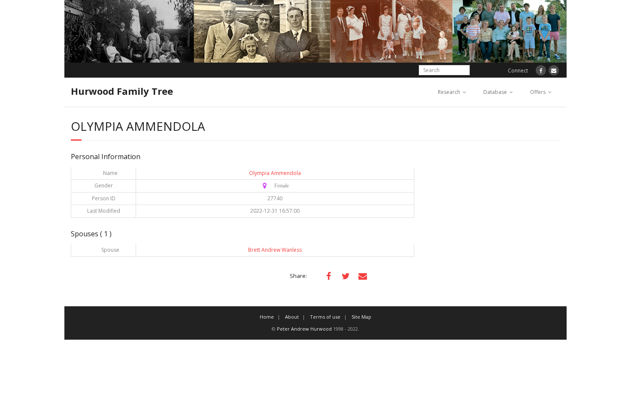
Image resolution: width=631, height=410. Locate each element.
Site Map (361, 317)
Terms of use (325, 317)
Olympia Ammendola (275, 173)
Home (267, 317)
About (292, 317)
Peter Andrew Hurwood (304, 329)
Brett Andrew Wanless (275, 249)
